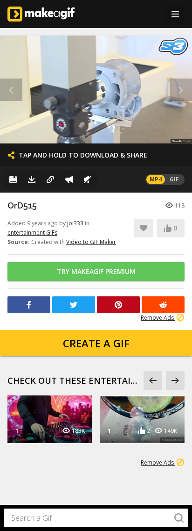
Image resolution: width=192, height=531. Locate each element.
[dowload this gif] (31, 179)
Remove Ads (158, 318)
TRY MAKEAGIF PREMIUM (96, 271)
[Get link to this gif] (50, 179)
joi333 (76, 223)
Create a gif (96, 343)
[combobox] (96, 518)
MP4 (156, 179)
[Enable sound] (87, 179)
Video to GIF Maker (91, 242)
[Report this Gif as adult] (69, 179)
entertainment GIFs (32, 233)
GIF (174, 179)
